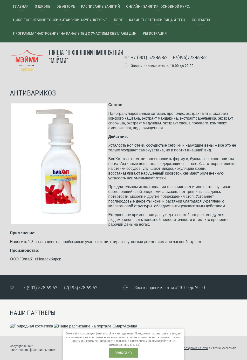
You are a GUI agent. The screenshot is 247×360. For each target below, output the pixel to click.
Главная (20, 6)
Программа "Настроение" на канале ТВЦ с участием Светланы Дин (75, 33)
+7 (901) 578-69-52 (149, 57)
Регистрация (155, 33)
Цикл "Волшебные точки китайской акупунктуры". (60, 20)
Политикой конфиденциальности (92, 341)
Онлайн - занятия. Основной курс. (158, 6)
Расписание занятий (100, 6)
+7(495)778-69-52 (189, 57)
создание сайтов (196, 348)
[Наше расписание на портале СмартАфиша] (95, 326)
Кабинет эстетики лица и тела (157, 20)
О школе (42, 6)
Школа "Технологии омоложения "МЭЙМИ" (86, 57)
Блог (118, 20)
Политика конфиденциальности (32, 350)
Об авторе (65, 6)
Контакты (201, 20)
